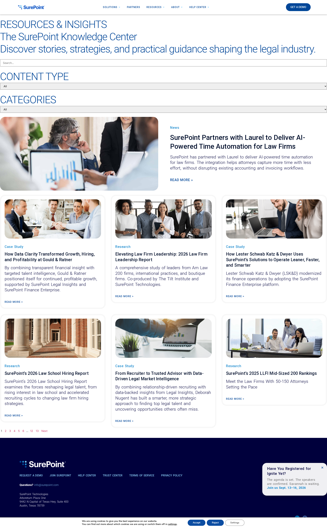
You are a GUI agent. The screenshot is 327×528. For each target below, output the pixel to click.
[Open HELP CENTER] (208, 7)
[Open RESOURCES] (163, 7)
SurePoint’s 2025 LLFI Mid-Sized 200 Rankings (271, 373)
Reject (215, 522)
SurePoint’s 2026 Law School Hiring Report (47, 373)
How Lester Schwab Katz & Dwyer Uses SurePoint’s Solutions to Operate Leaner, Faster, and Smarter (273, 260)
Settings (234, 522)
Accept (196, 522)
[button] (322, 467)
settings (172, 524)
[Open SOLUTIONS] (119, 7)
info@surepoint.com (46, 485)
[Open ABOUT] (182, 7)
